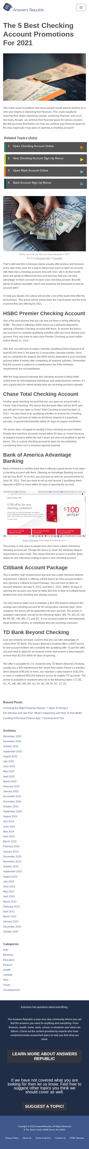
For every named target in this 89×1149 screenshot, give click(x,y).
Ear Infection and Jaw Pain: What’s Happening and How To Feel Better (42, 713)
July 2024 (8, 821)
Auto (5, 949)
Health (7, 969)
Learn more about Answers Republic (44, 1056)
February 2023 (11, 906)
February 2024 (11, 846)
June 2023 (9, 886)
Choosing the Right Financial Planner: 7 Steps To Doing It (35, 708)
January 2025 (11, 791)
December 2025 (12, 736)
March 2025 (10, 781)
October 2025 (10, 746)
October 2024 (10, 806)
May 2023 (8, 891)
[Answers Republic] (23, 7)
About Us (27, 1138)
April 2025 (9, 776)
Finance (7, 964)
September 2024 (12, 811)
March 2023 (10, 901)
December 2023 (12, 856)
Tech (5, 979)
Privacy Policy (11, 1138)
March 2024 (10, 841)
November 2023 (12, 861)
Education (8, 960)
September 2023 (12, 871)
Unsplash (57, 258)
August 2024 (10, 816)
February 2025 (11, 786)
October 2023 (10, 866)
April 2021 (9, 911)
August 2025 (10, 756)
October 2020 (10, 931)
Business (8, 954)
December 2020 (12, 926)
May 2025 (8, 771)
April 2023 (9, 896)
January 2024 (11, 851)
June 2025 (9, 766)
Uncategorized (11, 990)
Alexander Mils (43, 258)
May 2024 (8, 831)
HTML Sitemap (77, 1138)
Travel (6, 985)
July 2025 (8, 761)
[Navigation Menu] (81, 7)
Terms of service (43, 1138)
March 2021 (10, 916)
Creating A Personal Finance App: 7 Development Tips (33, 718)
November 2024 (12, 801)
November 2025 (12, 741)
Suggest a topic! (44, 1106)
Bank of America (30, 540)
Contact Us (60, 1138)
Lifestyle (7, 974)
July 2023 (8, 881)
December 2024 (12, 796)
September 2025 (12, 751)
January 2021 (11, 921)
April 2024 (9, 836)
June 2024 (9, 826)
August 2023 (10, 876)
